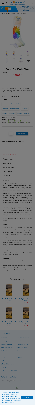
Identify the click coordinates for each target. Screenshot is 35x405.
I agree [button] (27, 397)
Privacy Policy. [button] (9, 402)
